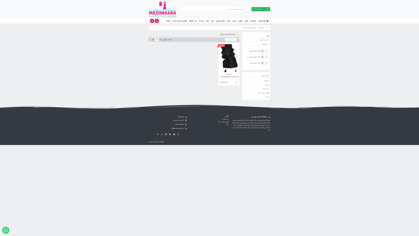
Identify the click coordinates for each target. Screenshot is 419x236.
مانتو (228, 21)
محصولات (253, 21)
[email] (158, 134)
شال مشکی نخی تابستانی (248, 28)
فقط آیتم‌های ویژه (255, 63)
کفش (246, 21)
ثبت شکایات (193, 21)
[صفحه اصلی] (267, 28)
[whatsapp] (178, 134)
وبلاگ (168, 21)
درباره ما (201, 21)
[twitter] (170, 134)
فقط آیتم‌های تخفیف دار (253, 57)
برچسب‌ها (261, 28)
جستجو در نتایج (264, 40)
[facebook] (174, 134)
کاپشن (240, 21)
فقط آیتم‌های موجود (254, 51)
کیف (212, 21)
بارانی (234, 21)
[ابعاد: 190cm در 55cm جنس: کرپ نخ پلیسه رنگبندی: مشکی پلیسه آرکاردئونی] (228, 58)
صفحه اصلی (263, 21)
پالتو (207, 21)
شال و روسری (220, 21)
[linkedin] (166, 134)
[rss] (162, 134)
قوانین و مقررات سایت (179, 21)
